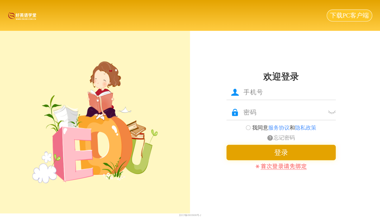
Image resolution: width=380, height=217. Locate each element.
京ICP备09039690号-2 (190, 215)
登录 (281, 152)
